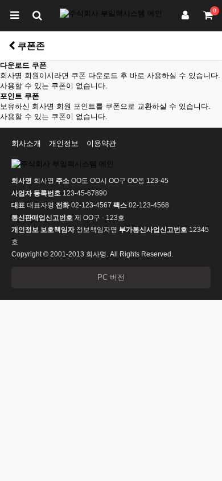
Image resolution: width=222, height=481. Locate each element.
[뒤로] (12, 45)
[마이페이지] (185, 15)
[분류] (14, 15)
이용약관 (101, 143)
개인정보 (64, 143)
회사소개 (26, 143)
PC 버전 (111, 277)
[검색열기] (37, 15)
